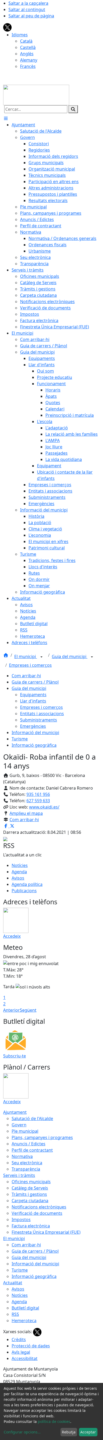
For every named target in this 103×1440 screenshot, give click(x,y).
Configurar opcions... (22, 1431)
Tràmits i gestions (29, 1194)
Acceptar (88, 1431)
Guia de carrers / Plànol (35, 682)
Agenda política (27, 884)
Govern (19, 1125)
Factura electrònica (31, 1226)
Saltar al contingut (26, 9)
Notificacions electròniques (39, 1207)
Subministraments (38, 720)
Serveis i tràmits (19, 1175)
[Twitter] (7, 27)
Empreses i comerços (30, 665)
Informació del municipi (35, 732)
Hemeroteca (24, 1320)
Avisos (18, 878)
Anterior (11, 1010)
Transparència (26, 1169)
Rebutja (69, 1431)
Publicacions (24, 891)
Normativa (22, 1156)
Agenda (19, 872)
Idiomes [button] (20, 35)
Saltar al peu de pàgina (31, 16)
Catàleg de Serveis (30, 1188)
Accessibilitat (25, 1358)
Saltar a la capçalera (28, 3)
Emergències (33, 726)
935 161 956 (38, 794)
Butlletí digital (25, 1308)
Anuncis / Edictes (28, 1144)
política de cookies (54, 1421)
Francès (28, 66)
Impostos (21, 1219)
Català (26, 41)
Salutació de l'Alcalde (32, 1118)
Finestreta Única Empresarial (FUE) (46, 1232)
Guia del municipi (69, 656)
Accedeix (12, 936)
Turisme (20, 739)
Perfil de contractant (32, 1150)
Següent (28, 1010)
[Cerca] (73, 109)
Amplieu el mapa (26, 813)
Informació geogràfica (34, 745)
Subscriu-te (14, 1056)
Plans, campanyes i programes (42, 1137)
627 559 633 (38, 801)
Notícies (20, 865)
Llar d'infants (33, 701)
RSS (15, 1314)
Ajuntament (15, 1112)
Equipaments (33, 695)
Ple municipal (25, 1131)
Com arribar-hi (26, 676)
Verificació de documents (37, 1213)
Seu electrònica (27, 1163)
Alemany (28, 60)
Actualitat (12, 1283)
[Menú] (5, 118)
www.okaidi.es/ (44, 807)
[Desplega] (41, 657)
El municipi (25, 656)
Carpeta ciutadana (30, 1200)
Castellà (28, 47)
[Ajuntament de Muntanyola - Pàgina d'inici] (36, 94)
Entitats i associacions (42, 713)
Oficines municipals (31, 1182)
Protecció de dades (31, 1346)
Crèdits (19, 1339)
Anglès (27, 54)
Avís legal (21, 1352)
